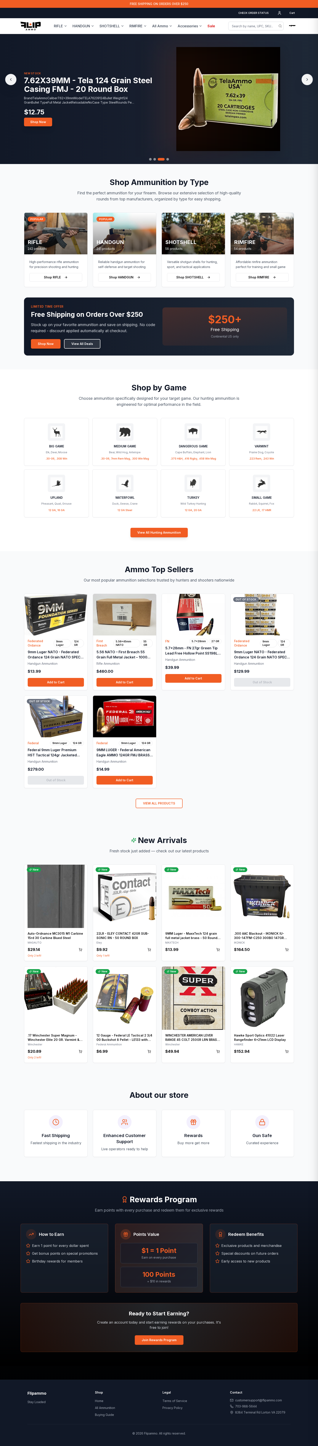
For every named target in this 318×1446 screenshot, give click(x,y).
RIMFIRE (136, 26)
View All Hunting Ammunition (159, 532)
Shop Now (38, 126)
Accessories (188, 26)
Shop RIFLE (52, 277)
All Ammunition (105, 1408)
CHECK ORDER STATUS (253, 13)
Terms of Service (174, 1401)
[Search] (280, 26)
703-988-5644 (246, 1406)
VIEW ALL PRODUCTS (159, 803)
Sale (211, 26)
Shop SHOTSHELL (190, 277)
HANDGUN (81, 26)
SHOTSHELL (110, 26)
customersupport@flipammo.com (258, 1400)
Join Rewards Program (159, 1340)
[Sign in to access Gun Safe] (292, 26)
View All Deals (82, 344)
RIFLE (58, 26)
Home (99, 1401)
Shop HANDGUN (121, 277)
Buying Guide (104, 1415)
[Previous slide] (10, 79)
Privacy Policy (172, 1408)
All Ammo (160, 26)
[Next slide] (307, 79)
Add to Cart (55, 682)
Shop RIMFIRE (258, 277)
